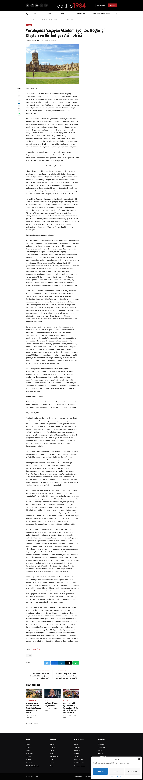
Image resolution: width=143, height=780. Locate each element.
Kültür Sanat (54, 756)
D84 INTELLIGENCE (31, 700)
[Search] (116, 14)
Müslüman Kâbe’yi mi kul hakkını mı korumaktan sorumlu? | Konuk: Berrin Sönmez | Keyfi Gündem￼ (66, 676)
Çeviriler (28, 756)
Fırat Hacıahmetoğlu (33, 40)
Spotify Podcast (79, 763)
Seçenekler (132, 771)
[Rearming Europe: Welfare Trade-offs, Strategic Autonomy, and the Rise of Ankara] (34, 693)
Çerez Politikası (116, 776)
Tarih (51, 753)
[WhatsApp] (19, 113)
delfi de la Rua (38, 649)
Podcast (28, 747)
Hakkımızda (101, 747)
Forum (29, 25)
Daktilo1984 (29, 717)
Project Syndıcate (101, 14)
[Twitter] (19, 93)
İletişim (100, 750)
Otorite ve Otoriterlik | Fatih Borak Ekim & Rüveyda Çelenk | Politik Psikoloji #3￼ (39, 676)
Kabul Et (100, 771)
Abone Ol (113, 5)
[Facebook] (19, 98)
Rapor (52, 763)
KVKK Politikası (77, 776)
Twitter (76, 744)
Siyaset (29, 655)
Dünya (52, 750)
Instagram (77, 750)
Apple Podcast (78, 759)
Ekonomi (52, 747)
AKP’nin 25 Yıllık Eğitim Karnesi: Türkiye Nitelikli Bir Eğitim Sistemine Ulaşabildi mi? (70, 708)
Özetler (28, 759)
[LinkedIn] (19, 103)
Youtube (76, 753)
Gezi (51, 766)
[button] (139, 759)
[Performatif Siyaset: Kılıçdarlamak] (52, 693)
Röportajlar (29, 753)
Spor (51, 759)
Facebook (77, 747)
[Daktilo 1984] (71, 5)
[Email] (19, 108)
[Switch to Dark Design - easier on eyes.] (27, 14)
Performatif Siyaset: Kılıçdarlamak (52, 704)
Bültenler (29, 763)
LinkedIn (76, 756)
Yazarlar (100, 753)
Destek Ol (101, 5)
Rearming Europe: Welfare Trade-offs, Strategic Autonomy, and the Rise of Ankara (33, 708)
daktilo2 (81, 14)
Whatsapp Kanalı (79, 766)
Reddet (116, 771)
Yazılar (46, 700)
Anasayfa (28, 19)
